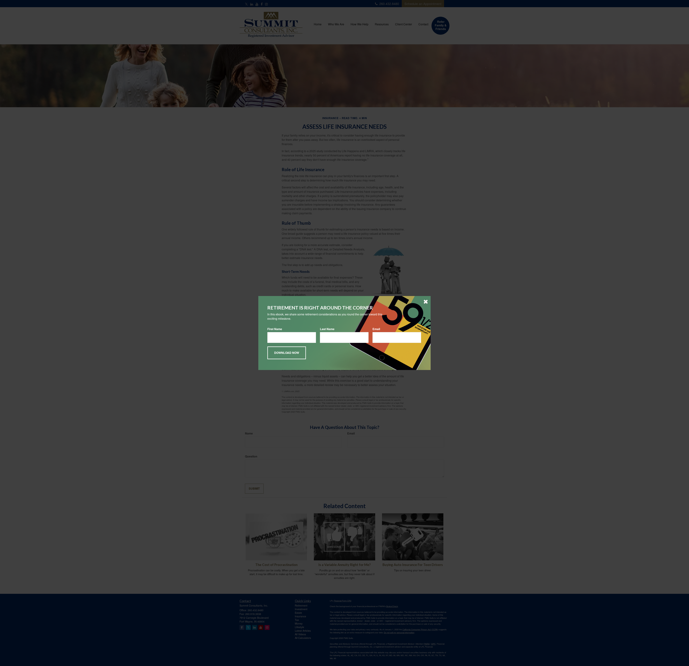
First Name (274, 329)
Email (376, 329)
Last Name (327, 329)
